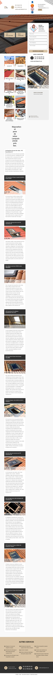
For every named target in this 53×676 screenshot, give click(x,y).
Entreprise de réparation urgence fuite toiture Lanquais (27, 647)
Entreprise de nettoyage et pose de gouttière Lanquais (12, 656)
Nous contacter (20, 35)
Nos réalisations (9, 35)
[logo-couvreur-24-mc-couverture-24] (6, 7)
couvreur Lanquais (24, 650)
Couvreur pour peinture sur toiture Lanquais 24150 (41, 651)
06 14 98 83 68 (18, 7)
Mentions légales (33, 674)
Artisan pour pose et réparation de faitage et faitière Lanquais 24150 (42, 655)
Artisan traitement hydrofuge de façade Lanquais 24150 (27, 653)
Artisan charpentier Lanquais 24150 (41, 647)
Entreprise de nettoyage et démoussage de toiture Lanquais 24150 (11, 652)
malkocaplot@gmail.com (21, 9)
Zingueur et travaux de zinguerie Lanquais (10, 647)
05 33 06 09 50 (18, 5)
